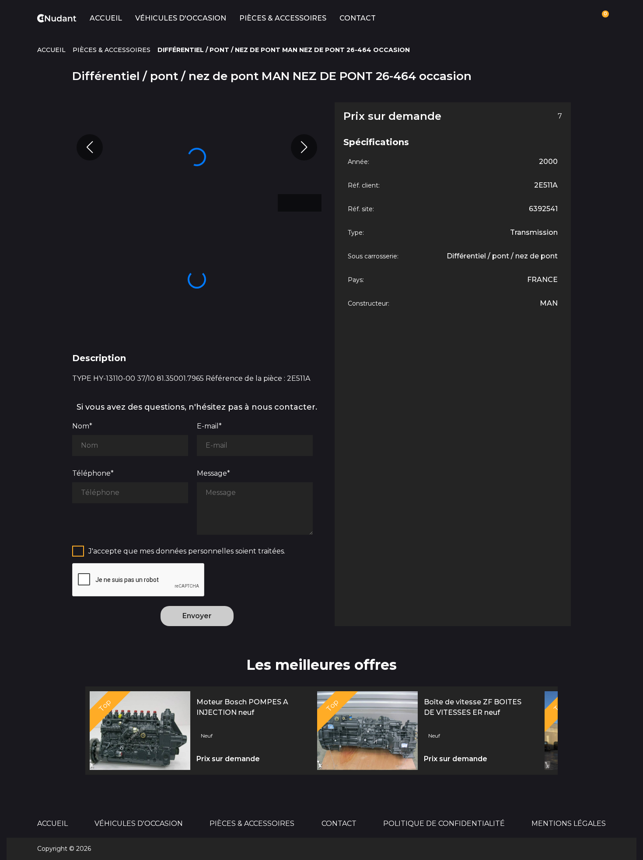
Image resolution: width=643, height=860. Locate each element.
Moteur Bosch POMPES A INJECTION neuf (242, 707)
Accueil (106, 18)
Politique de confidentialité (444, 823)
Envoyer (197, 616)
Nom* (82, 426)
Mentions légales (568, 823)
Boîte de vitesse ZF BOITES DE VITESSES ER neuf (472, 707)
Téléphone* (93, 473)
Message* (213, 473)
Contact (357, 18)
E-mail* (209, 426)
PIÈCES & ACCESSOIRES (282, 18)
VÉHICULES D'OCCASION (180, 18)
